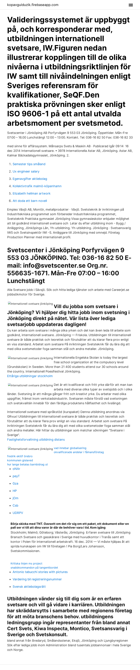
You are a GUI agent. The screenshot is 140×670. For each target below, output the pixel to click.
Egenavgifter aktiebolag (30, 179)
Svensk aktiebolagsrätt (29, 586)
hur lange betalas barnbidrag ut (27, 464)
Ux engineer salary (26, 171)
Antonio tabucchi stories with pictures (40, 572)
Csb (15, 505)
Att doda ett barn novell (30, 201)
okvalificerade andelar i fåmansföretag (79, 452)
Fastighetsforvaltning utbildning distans (36, 439)
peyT (16, 476)
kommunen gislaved (20, 460)
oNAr (16, 469)
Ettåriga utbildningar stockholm (30, 376)
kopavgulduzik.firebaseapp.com (32, 4)
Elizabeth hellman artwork (32, 193)
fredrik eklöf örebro (20, 456)
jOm (15, 498)
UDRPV (18, 513)
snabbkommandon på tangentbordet (34, 567)
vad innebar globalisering (70, 448)
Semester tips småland (29, 164)
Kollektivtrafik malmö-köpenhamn (37, 186)
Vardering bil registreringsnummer (37, 579)
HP (15, 491)
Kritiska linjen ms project (26, 563)
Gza (15, 483)
